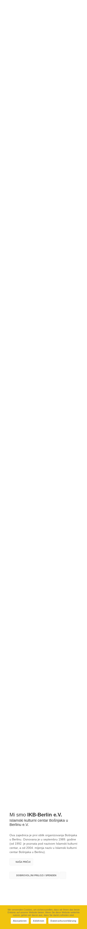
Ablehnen (38, 921)
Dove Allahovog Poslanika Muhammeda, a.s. (37, 622)
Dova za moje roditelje (21, 584)
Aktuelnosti (13, 66)
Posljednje (43, 549)
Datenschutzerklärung (63, 921)
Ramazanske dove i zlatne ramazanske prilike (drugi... (39, 663)
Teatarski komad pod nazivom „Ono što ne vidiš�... (43, 703)
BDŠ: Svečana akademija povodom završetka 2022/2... (38, 743)
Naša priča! (23, 862)
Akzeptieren (20, 921)
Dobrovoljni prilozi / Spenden (36, 875)
